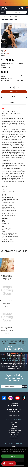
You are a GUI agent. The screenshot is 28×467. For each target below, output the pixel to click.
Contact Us (14, 428)
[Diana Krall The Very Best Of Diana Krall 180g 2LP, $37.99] (7, 265)
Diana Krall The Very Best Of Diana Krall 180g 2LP (7, 276)
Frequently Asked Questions (14, 430)
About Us (14, 446)
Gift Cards (14, 426)
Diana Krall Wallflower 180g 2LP (7, 328)
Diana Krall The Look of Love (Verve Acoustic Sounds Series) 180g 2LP (7, 302)
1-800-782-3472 (14, 348)
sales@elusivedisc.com (14, 415)
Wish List (14, 424)
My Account (14, 422)
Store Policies (14, 434)
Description (14, 102)
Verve (5, 52)
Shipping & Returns (14, 432)
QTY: (10, 87)
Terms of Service (14, 438)
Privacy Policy (14, 436)
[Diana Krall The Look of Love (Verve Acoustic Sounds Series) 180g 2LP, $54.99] (7, 290)
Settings (13, 460)
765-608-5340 (14, 412)
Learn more (7, 452)
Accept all (13, 456)
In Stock (7, 78)
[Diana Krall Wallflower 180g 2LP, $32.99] (7, 317)
